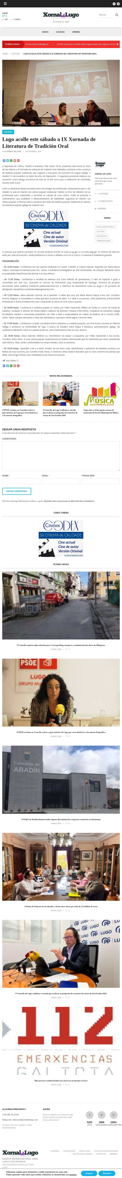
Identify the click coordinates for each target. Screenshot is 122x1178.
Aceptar (89, 1173)
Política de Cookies (82, 1154)
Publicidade (69, 1151)
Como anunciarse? (51, 1120)
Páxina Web (88, 476)
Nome (6, 476)
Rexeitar (107, 1173)
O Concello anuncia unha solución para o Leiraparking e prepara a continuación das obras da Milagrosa (61, 645)
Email (45, 476)
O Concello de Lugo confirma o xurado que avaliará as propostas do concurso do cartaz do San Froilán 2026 (60, 412)
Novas (45, 32)
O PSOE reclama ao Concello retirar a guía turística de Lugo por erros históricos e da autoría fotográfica (74, 44)
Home (5, 54)
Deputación (102, 236)
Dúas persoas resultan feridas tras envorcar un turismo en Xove (61, 1081)
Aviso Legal (85, 1151)
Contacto (101, 1154)
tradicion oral (104, 241)
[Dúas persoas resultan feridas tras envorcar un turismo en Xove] (61, 1074)
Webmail (114, 1154)
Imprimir (101, 209)
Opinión (76, 32)
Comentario (9, 439)
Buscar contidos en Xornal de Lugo (58, 1115)
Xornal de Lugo (13, 151)
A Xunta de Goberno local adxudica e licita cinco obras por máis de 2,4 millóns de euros (61, 906)
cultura (100, 231)
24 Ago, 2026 (56, 649)
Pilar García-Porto (105, 227)
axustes (72, 1174)
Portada (55, 1151)
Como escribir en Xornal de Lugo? (57, 1117)
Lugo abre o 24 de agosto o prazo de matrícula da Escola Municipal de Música (101, 411)
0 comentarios (105, 201)
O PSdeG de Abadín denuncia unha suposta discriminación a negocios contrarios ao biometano (61, 819)
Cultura (60, 32)
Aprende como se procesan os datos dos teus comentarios (69, 501)
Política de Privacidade (106, 1151)
